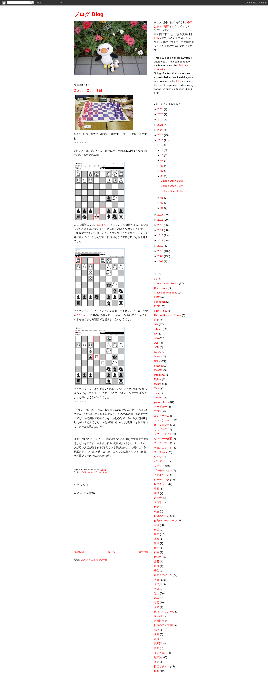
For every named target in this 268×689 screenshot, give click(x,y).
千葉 (157, 570)
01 (161, 208)
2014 (160, 230)
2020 (160, 129)
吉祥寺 (158, 497)
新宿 (157, 547)
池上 (157, 593)
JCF (157, 342)
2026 (160, 109)
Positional (160, 374)
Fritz (157, 319)
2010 (160, 251)
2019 (160, 135)
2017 (160, 214)
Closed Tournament (165, 292)
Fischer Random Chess (168, 315)
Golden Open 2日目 (172, 185)
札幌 (157, 511)
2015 (160, 225)
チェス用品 (161, 452)
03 (161, 197)
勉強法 (158, 657)
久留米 (158, 502)
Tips (157, 393)
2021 (160, 124)
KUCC (158, 351)
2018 (160, 140)
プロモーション (163, 470)
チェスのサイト (163, 447)
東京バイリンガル (164, 611)
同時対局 (159, 620)
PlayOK (158, 370)
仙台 (157, 566)
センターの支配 (163, 438)
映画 (157, 488)
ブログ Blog (89, 14)
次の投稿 (79, 552)
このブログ (161, 429)
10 (161, 155)
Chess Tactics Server (166, 283)
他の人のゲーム (163, 575)
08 (161, 165)
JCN (157, 347)
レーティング (162, 479)
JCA (84, 472)
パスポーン (161, 461)
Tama (157, 388)
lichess (158, 356)
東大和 (158, 616)
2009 (160, 256)
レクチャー (161, 484)
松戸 (157, 534)
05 (161, 176)
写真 (157, 525)
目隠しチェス (162, 666)
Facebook (160, 301)
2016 (160, 219)
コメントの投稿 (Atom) (93, 559)
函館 (157, 634)
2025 (160, 114)
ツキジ (158, 456)
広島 (157, 506)
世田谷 (158, 556)
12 (161, 144)
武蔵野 (158, 643)
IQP (156, 333)
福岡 (157, 648)
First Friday (161, 310)
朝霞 (157, 602)
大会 (105, 472)
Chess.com (161, 288)
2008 (160, 261)
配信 (157, 629)
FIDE (157, 306)
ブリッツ (159, 465)
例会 (157, 671)
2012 (160, 240)
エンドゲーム (162, 415)
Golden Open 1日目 (172, 191)
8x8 (156, 278)
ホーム (111, 552)
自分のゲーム (94, 472)
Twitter (158, 397)
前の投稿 (143, 552)
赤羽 (157, 561)
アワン (158, 411)
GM (156, 324)
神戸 (157, 552)
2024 (160, 119)
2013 (160, 235)
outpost (158, 365)
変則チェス (161, 652)
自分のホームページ (166, 520)
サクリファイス (163, 433)
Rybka (158, 379)
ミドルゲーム (162, 474)
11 (161, 150)
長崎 (157, 607)
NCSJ (157, 361)
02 (161, 202)
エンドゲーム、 (163, 420)
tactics (158, 383)
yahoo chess (161, 402)
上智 (157, 538)
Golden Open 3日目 (90, 91)
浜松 (157, 638)
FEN (156, 38)
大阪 (157, 588)
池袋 (157, 597)
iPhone (158, 329)
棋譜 (157, 493)
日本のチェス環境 (164, 625)
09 (161, 160)
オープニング (162, 424)
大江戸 (158, 584)
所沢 (157, 529)
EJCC (157, 297)
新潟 (157, 543)
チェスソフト (162, 443)
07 (161, 170)
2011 (160, 245)
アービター (161, 406)
